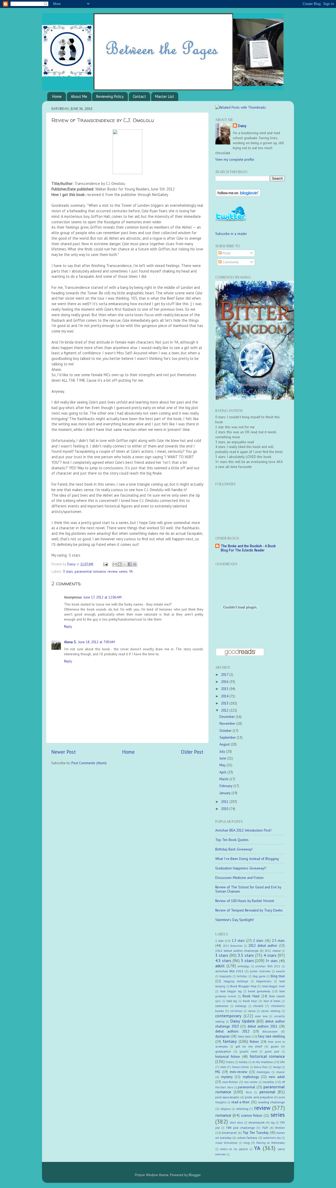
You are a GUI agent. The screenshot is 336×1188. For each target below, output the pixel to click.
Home (57, 96)
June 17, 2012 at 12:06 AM (102, 597)
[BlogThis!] (119, 564)
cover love (261, 1016)
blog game (259, 976)
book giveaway (259, 991)
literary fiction (240, 1067)
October (226, 730)
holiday (243, 1062)
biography (225, 976)
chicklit (258, 1006)
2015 (225, 688)
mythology (251, 1076)
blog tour (278, 976)
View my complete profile (234, 159)
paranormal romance (90, 571)
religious (225, 1109)
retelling (242, 1109)
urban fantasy (247, 1138)
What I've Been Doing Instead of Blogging (247, 858)
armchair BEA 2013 (229, 971)
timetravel (229, 1133)
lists (223, 1067)
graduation (223, 1051)
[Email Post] (105, 564)
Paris (249, 1092)
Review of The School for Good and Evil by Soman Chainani (248, 889)
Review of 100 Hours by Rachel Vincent (244, 900)
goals (275, 1046)
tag (273, 1122)
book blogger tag (231, 991)
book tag (232, 1001)
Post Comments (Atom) (89, 763)
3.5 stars (246, 955)
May (223, 765)
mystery (227, 1076)
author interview (260, 971)
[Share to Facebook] (129, 564)
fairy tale (244, 1036)
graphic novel (248, 1051)
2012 (225, 710)
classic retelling (270, 1011)
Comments (230, 262)
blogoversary (263, 981)
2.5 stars (278, 940)
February (226, 785)
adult (220, 965)
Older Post (192, 752)
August (225, 744)
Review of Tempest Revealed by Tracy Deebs (249, 910)
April (223, 772)
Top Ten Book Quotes (232, 839)
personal (267, 1091)
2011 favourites (233, 946)
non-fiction (230, 1082)
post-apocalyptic (227, 1097)
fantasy (230, 1041)
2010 (225, 808)
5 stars (247, 960)
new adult (277, 1076)
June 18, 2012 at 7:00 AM (96, 642)
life (282, 1062)
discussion (269, 1031)
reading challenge (271, 1102)
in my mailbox (262, 1062)
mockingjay (263, 1072)
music (280, 1072)
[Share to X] (124, 564)
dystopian (222, 1036)
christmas (236, 1011)
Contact (139, 96)
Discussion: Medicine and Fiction (239, 877)
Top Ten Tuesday (256, 1132)
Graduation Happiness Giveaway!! (240, 868)
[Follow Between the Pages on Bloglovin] (238, 195)
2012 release (272, 951)
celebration (221, 1006)
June (223, 758)
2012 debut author (262, 945)
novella (268, 1082)
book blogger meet (273, 986)
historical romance (267, 1056)
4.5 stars (223, 960)
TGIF (265, 1128)
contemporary (228, 1015)
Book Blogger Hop (243, 986)
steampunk (256, 1122)
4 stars (270, 955)
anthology (243, 966)
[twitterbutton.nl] (230, 220)
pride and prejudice (259, 1097)
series (123, 571)
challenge (240, 1006)
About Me (79, 96)
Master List (164, 96)
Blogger (194, 1174)
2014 (225, 696)
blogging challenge (236, 981)
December (227, 716)
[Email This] (114, 564)
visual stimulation (226, 1143)
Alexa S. (70, 642)
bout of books (272, 1001)
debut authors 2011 (262, 1026)
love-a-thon (260, 1067)
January (225, 793)
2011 (225, 801)
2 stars (258, 940)
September (228, 737)
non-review (251, 1082)
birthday (242, 976)
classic (252, 1011)
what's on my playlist (234, 1149)
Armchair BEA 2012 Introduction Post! (243, 830)
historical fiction (227, 1056)
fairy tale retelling (271, 1036)
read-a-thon (240, 1102)
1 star (219, 941)
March (224, 779)
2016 (225, 681)
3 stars (68, 571)
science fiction (251, 1115)
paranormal (246, 1087)
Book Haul (251, 996)
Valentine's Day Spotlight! (234, 919)
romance (223, 1115)
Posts (226, 253)
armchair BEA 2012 (267, 966)
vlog (246, 1143)
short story (236, 1122)
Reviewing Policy (110, 96)
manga (277, 1067)
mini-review (238, 1071)
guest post (272, 1051)
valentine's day (272, 1138)
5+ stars (272, 960)
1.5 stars (238, 940)
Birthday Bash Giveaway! (234, 849)
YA (131, 571)
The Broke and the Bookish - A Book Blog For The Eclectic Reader (248, 547)
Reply (68, 626)
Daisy (71, 564)
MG (217, 1071)
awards (280, 971)
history (230, 1062)
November (227, 723)
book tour (250, 1001)
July (222, 751)
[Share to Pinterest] (134, 564)
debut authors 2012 (232, 1031)
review (112, 571)
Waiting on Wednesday (270, 1143)
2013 (225, 703)
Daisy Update (242, 1021)
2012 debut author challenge (237, 951)
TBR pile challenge (240, 1128)
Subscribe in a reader (231, 233)
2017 (225, 674)
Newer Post (63, 752)
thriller (280, 1128)
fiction (254, 1041)
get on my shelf (248, 1046)
